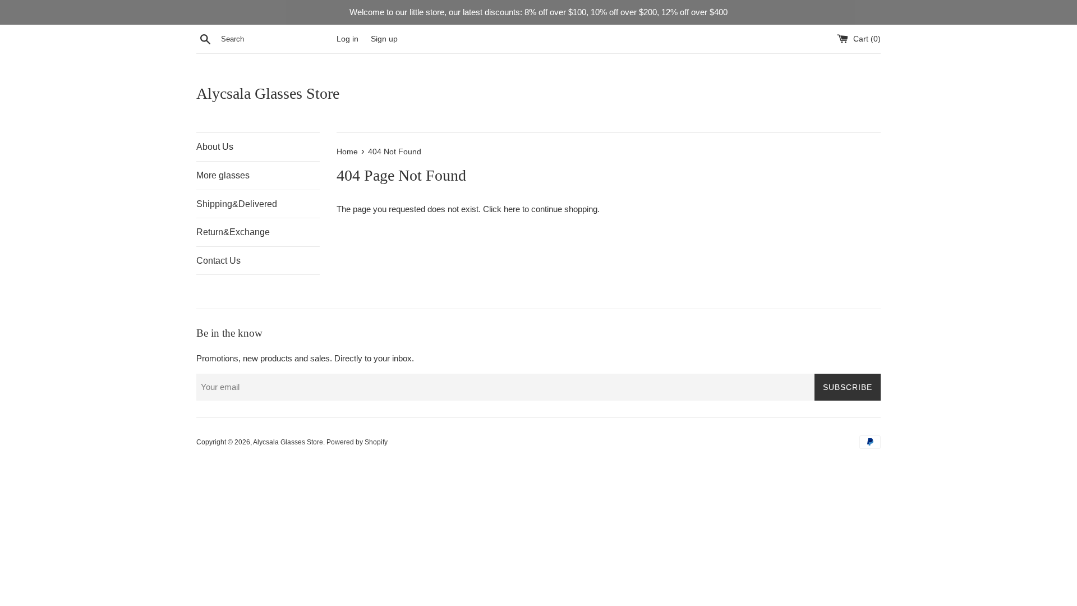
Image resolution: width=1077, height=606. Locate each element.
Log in (347, 39)
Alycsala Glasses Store (267, 93)
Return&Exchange (233, 232)
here (512, 209)
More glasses (223, 175)
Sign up (384, 39)
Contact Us (218, 260)
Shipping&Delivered (236, 204)
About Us (214, 147)
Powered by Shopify (357, 442)
